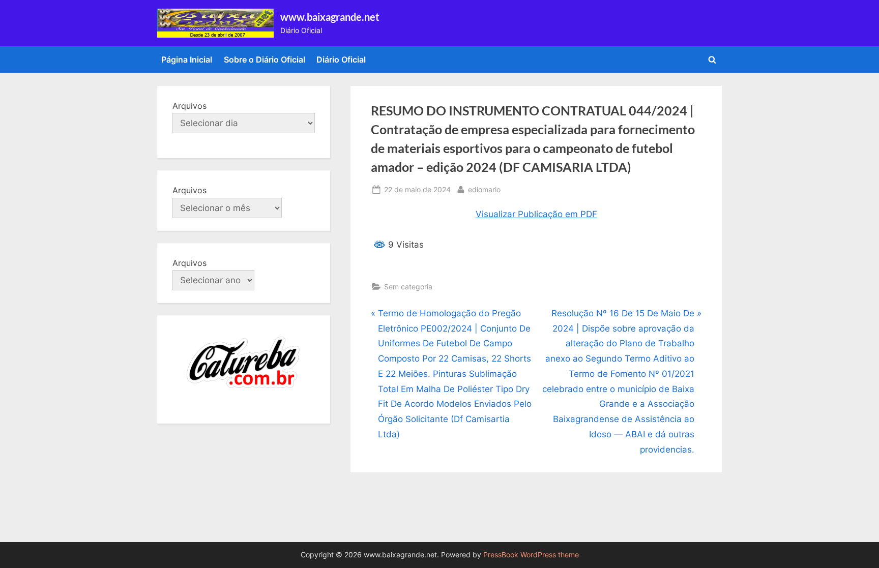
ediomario (484, 189)
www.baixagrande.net (329, 17)
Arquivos (189, 106)
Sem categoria (408, 286)
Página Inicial (186, 59)
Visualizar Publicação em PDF (536, 214)
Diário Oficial (341, 59)
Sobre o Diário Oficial (264, 59)
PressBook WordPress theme (531, 555)
